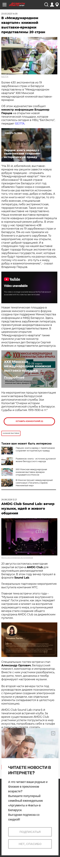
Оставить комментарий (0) (29, 421)
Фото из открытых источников (17, 557)
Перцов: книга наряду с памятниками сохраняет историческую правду (35, 449)
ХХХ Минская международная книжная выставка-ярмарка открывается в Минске (31, 472)
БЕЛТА (4, 76)
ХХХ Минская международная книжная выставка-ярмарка (27, 366)
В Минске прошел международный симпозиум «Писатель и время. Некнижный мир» (34, 483)
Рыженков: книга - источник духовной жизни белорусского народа (36, 460)
